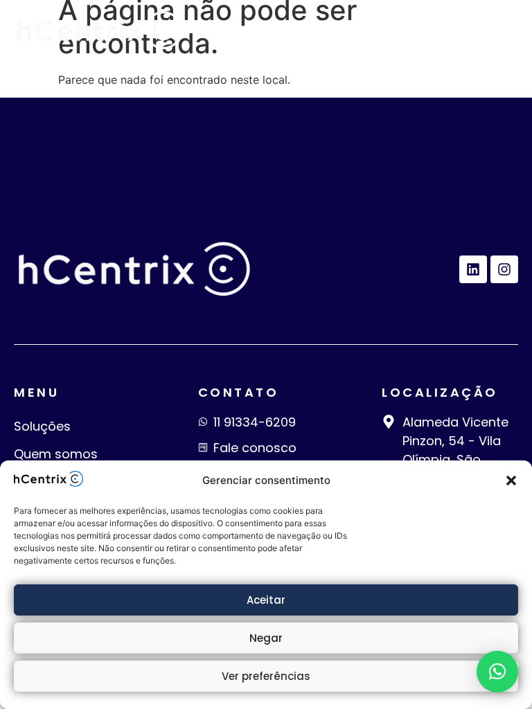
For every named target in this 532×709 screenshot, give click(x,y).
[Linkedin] (473, 269)
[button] (511, 480)
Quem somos (56, 454)
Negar (266, 638)
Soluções (42, 426)
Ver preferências (266, 676)
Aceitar (266, 600)
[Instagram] (504, 269)
